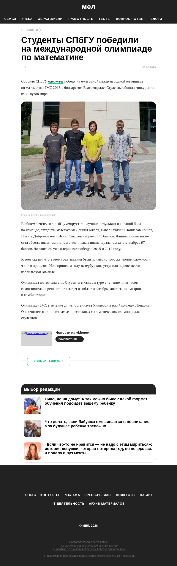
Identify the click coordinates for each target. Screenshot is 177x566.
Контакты (49, 495)
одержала (55, 81)
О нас (30, 495)
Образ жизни (50, 19)
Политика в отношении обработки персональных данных (89, 549)
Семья (10, 19)
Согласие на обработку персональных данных (89, 545)
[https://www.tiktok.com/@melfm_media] (88, 478)
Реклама (72, 495)
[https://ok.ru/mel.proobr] (112, 478)
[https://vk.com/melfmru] (76, 478)
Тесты (105, 19)
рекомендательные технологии (116, 555)
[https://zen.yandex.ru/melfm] (64, 478)
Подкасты (126, 495)
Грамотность (80, 19)
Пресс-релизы (98, 495)
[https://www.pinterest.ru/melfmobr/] (100, 478)
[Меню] (170, 7)
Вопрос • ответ (130, 19)
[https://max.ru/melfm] (124, 478)
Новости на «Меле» (72, 332)
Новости (31, 30)
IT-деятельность (68, 503)
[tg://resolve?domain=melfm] (52, 478)
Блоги (156, 19)
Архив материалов (107, 503)
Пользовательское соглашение (88, 542)
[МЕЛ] (88, 7)
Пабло (146, 495)
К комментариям (49, 361)
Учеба (27, 19)
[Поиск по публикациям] (4, 7)
